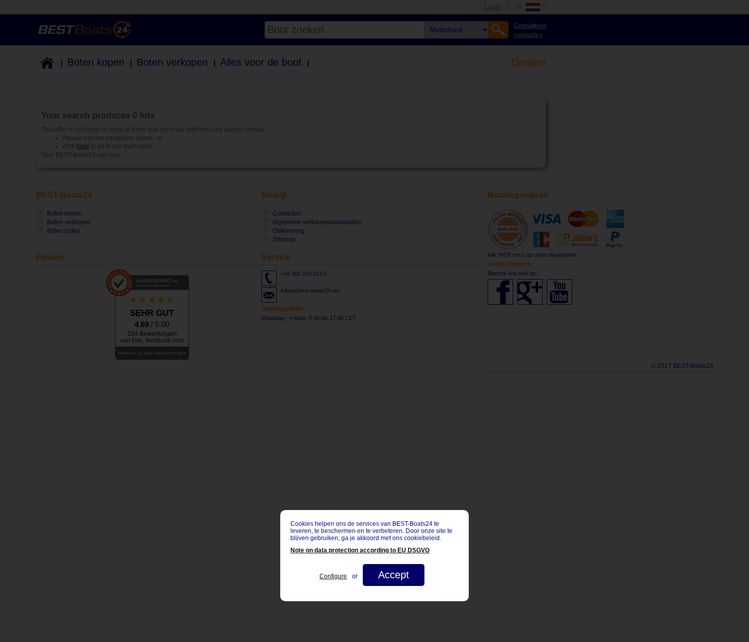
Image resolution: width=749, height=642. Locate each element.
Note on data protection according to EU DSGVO (360, 550)
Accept (393, 574)
